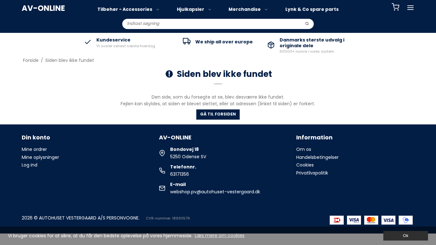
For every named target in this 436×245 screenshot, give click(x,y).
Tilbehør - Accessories (124, 9)
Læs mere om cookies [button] (219, 235)
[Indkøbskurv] (395, 7)
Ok (405, 235)
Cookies (305, 165)
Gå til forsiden (218, 114)
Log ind (29, 165)
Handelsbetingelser (317, 157)
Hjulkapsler (190, 9)
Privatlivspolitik (312, 173)
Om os (303, 149)
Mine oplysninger (40, 157)
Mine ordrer (34, 149)
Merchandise (245, 9)
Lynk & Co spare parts (312, 9)
